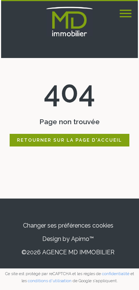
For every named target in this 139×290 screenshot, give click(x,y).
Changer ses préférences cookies (68, 225)
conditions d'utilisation (50, 280)
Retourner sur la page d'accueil (69, 140)
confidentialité (115, 273)
